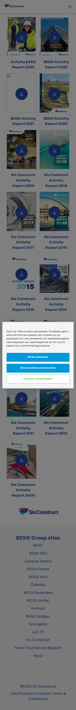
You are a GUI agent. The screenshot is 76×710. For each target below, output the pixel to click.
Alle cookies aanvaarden (38, 367)
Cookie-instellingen (38, 378)
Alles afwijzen (38, 357)
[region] (38, 355)
